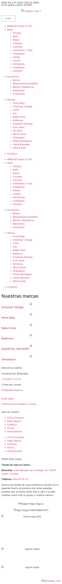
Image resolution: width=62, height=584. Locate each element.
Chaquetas (19, 53)
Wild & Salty (19, 147)
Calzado (17, 43)
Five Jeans (19, 127)
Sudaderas (19, 67)
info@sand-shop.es (11, 390)
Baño (15, 36)
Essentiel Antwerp (23, 123)
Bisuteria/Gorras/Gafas (25, 83)
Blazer (16, 39)
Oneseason (19, 137)
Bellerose (18, 120)
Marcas (11, 99)
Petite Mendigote (22, 140)
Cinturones (19, 93)
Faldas (16, 57)
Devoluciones (14, 431)
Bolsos (16, 80)
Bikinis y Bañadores (23, 86)
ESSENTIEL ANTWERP (15, 348)
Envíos (10, 428)
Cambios (12, 424)
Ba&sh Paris (19, 116)
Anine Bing (19, 103)
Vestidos (17, 70)
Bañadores (19, 90)
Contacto (12, 153)
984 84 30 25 (20, 479)
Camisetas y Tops (22, 50)
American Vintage (22, 106)
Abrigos (17, 32)
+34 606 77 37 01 (11, 379)
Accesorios (13, 76)
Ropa (10, 29)
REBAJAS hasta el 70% (19, 26)
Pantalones (19, 63)
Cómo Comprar (15, 417)
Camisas (17, 46)
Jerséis (17, 60)
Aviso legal (7, 398)
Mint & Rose (19, 134)
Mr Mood (18, 130)
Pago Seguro (14, 421)
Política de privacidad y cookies (18, 404)
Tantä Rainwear (21, 144)
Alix (15, 113)
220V (16, 109)
